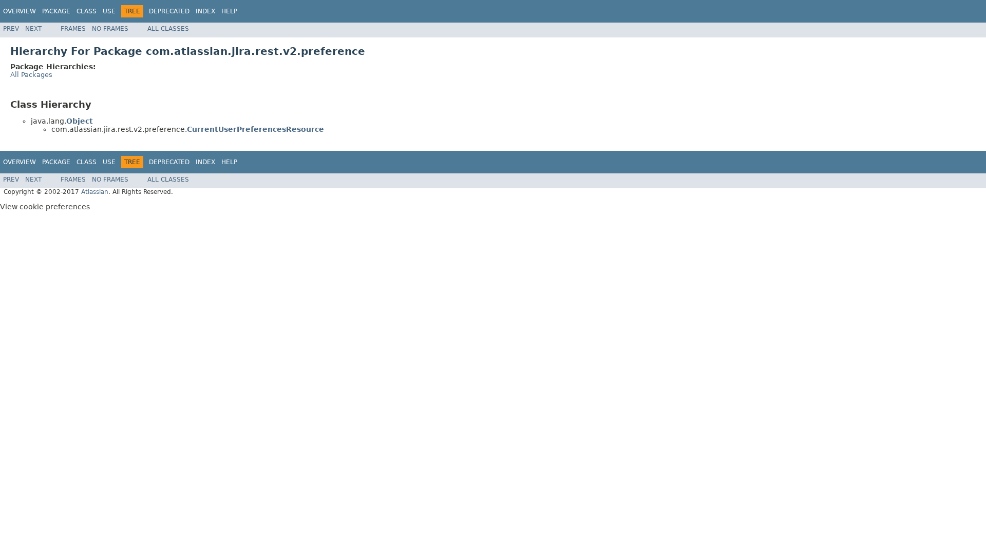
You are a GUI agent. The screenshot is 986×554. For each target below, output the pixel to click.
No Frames (110, 28)
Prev (11, 28)
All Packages (31, 74)
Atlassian (94, 191)
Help (229, 11)
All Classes (168, 28)
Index (205, 11)
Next (33, 28)
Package (56, 11)
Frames (73, 28)
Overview (19, 11)
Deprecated (169, 11)
